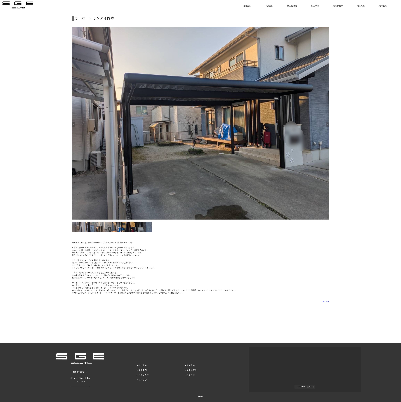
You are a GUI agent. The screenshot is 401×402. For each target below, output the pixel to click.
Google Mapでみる (305, 387)
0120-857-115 (80, 378)
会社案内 (47, 11)
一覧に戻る (325, 301)
